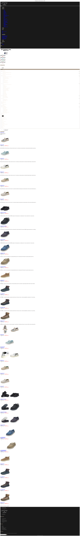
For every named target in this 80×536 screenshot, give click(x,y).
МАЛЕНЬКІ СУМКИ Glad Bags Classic (7, 72)
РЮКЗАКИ (5, 108)
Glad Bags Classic (4, 71)
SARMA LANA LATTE (2, 280)
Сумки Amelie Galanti (4, 529)
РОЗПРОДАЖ (5, 111)
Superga (4, 17)
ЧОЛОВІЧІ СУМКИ (5, 110)
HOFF (4, 14)
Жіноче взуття (6, 130)
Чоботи (4, 85)
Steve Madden (5, 13)
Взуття (2, 526)
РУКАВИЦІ (5, 23)
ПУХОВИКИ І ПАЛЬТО (6, 26)
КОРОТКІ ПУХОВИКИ (6, 97)
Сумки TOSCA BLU (5, 21)
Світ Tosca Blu (3, 33)
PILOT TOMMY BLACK (2, 476)
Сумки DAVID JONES (6, 22)
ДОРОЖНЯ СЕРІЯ (5, 107)
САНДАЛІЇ (5, 91)
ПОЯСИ (2, 103)
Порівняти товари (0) (2, 132)
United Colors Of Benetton (6, 15)
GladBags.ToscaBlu (4, 507)
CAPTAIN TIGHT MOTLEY (2, 239)
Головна (3, 67)
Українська (3, 44)
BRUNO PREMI (3, 70)
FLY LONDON (5, 12)
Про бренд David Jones (4, 521)
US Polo (4, 19)
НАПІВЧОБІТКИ (5, 86)
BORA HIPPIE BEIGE (2, 185)
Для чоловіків (3, 528)
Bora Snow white (2, 386)
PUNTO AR (3, 114)
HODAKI (4, 11)
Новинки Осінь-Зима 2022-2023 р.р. (8, 76)
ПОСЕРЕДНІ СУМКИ (6, 80)
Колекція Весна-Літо (6, 77)
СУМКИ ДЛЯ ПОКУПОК (6, 82)
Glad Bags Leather (4, 73)
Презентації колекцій (4, 31)
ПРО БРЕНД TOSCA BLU (4, 36)
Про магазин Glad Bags (4, 520)
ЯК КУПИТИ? (3, 37)
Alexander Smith (5, 16)
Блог (2, 30)
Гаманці (3, 98)
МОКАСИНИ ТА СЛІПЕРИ (6, 90)
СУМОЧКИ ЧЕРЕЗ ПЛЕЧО (6, 78)
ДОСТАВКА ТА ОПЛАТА (4, 38)
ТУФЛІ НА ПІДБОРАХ (6, 89)
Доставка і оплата (4, 518)
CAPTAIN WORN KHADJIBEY (3, 266)
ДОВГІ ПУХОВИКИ (5, 96)
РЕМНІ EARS (5, 104)
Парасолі (5, 25)
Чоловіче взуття (6, 129)
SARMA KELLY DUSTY (2, 502)
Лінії (2, 32)
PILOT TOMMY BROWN (2, 307)
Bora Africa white (2, 144)
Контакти (3, 519)
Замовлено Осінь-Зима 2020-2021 (7, 84)
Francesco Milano (5, 18)
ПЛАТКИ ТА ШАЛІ (5, 24)
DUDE (4, 10)
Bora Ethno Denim (2, 158)
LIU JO (2, 120)
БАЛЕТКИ (5, 92)
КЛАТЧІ (4, 79)
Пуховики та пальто (4, 527)
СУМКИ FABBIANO (5, 109)
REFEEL (4, 20)
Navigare (3, 122)
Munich (3, 127)
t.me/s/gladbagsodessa (4, 508)
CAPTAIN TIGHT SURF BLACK (3, 212)
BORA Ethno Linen (2, 360)
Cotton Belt (3, 123)
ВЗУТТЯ (3, 83)
